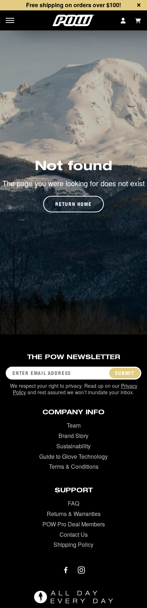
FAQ (73, 503)
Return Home (73, 204)
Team (74, 425)
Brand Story (73, 435)
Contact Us (74, 534)
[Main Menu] (10, 20)
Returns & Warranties (74, 514)
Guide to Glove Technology (73, 456)
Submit (125, 373)
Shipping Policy (73, 544)
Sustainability (73, 446)
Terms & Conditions (73, 466)
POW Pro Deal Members (73, 524)
